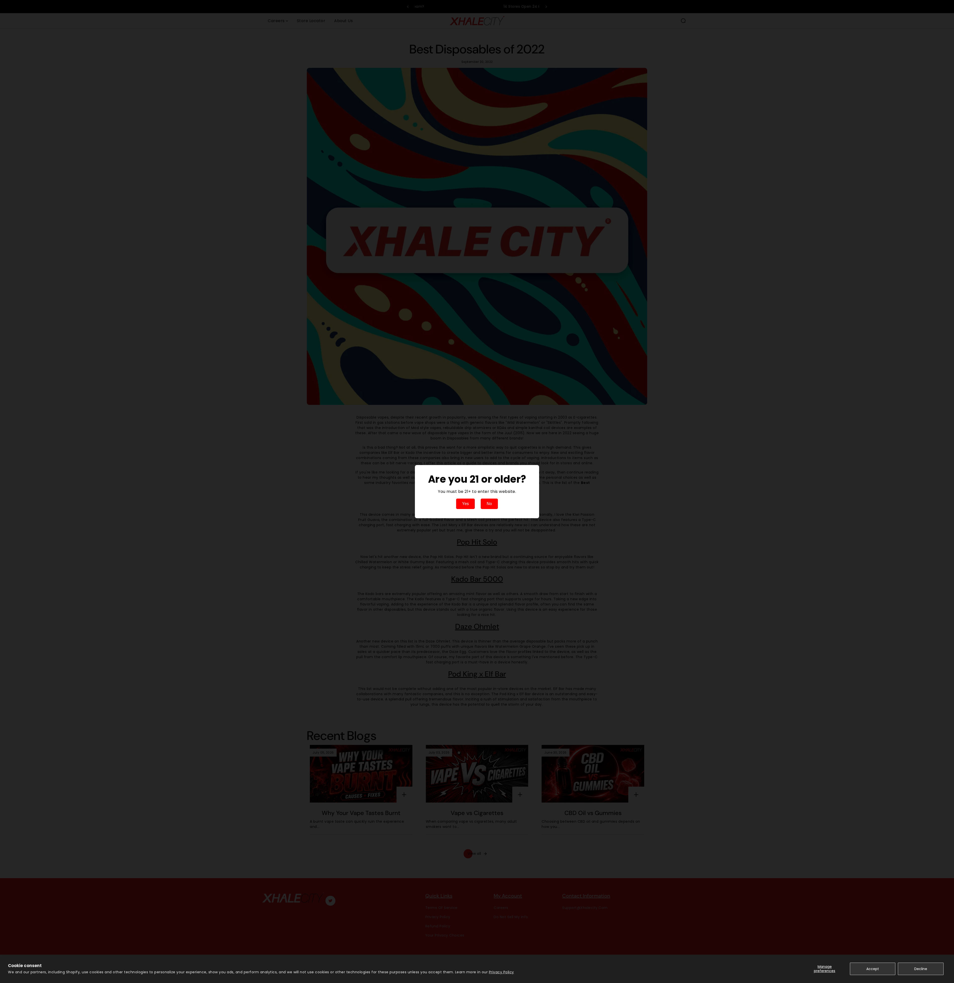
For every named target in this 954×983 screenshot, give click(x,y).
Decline (920, 968)
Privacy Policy (501, 972)
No (489, 504)
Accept (872, 968)
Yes (465, 504)
